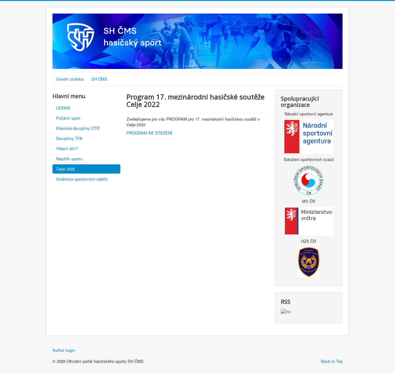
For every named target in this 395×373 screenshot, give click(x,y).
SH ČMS (99, 79)
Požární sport (68, 118)
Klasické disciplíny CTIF (78, 128)
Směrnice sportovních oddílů (81, 179)
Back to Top (332, 361)
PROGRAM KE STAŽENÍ (149, 133)
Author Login (63, 350)
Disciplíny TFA (69, 138)
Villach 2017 (67, 148)
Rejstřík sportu (69, 159)
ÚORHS (63, 108)
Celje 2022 (65, 169)
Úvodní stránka (69, 79)
